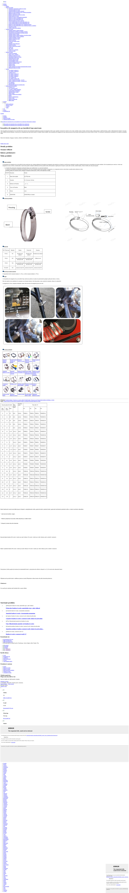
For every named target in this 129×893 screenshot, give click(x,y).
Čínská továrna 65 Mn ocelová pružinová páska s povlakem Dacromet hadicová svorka (21, 401)
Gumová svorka (21, 394)
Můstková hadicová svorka (14, 13)
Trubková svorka (9, 29)
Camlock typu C (12, 72)
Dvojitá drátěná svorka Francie (15, 61)
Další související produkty (11, 86)
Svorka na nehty (12, 51)
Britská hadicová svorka (14, 16)
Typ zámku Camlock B (13, 71)
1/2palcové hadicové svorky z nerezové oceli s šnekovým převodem (24, 618)
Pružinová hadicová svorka (14, 55)
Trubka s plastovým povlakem (15, 94)
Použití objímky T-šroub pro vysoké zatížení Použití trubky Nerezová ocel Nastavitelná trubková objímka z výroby (30, 400)
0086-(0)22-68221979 (8, 641)
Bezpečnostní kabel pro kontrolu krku (17, 84)
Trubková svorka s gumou (28, 384)
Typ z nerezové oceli (13, 88)
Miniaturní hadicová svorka (14, 67)
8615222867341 (6, 718)
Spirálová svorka (12, 45)
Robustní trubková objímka (5, 361)
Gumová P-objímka (13, 53)
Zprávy (4, 110)
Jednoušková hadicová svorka (15, 57)
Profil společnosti (9, 104)
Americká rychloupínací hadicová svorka (17, 8)
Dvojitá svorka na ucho (13, 59)
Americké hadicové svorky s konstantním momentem (20, 613)
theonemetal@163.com (8, 639)
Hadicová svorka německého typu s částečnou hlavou (20, 24)
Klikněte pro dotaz (4, 681)
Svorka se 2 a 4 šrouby (13, 49)
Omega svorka (12, 64)
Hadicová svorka (9, 7)
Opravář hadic (12, 83)
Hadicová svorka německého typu (16, 19)
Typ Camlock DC (12, 77)
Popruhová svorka (12, 26)
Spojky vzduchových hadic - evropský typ (18, 81)
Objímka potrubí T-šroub (14, 34)
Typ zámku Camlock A (13, 70)
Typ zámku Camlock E (13, 75)
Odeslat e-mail (4, 686)
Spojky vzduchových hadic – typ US (16, 79)
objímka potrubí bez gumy (14, 38)
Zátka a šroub (11, 93)
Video (7, 107)
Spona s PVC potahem (13, 54)
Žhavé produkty (4, 684)
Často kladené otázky (7, 661)
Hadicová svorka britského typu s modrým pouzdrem (20, 12)
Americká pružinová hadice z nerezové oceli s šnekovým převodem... (24, 629)
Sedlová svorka (12, 65)
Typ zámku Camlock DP (14, 78)
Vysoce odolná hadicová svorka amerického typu (19, 22)
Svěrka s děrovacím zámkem (15, 28)
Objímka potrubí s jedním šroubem (16, 30)
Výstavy (7, 106)
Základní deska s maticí (14, 92)
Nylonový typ (12, 87)
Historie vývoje (9, 105)
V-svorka (10, 42)
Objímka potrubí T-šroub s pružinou (16, 36)
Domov (4, 3)
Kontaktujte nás (6, 111)
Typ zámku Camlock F (13, 76)
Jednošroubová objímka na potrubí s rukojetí (18, 31)
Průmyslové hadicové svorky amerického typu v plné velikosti (23, 608)
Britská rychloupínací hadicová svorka (17, 14)
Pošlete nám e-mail (5, 143)
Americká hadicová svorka (14, 10)
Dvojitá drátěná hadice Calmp (28, 395)
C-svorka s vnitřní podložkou (15, 89)
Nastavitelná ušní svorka (14, 58)
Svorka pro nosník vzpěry (14, 41)
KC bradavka (11, 82)
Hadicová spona (9, 52)
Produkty (5, 5)
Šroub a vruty (11, 98)
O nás (4, 655)
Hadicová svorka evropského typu (16, 18)
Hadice (7, 6)
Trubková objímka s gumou (14, 37)
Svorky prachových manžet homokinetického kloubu (20, 66)
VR (4, 108)
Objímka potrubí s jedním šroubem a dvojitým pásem (20, 35)
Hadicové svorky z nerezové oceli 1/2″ (16, 634)
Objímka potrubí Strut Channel (21, 384)
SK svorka (11, 48)
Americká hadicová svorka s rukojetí (16, 11)
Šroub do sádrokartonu (13, 96)
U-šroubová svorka (5, 384)
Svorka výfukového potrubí (14, 46)
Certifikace (5, 657)
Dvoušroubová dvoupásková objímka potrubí (18, 32)
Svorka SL (11, 47)
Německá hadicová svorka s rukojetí (16, 20)
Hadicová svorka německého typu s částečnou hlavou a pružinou (22, 25)
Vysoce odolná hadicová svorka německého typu (19, 23)
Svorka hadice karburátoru (14, 90)
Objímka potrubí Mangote (14, 43)
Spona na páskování (13, 99)
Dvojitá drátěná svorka (13, 60)
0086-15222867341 (7, 640)
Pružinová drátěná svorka (14, 63)
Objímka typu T (13, 384)
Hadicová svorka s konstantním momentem (18, 17)
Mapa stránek (11, 684)
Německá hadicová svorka (21, 360)
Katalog (5, 101)
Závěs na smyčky (12, 40)
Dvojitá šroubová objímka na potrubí (13, 361)
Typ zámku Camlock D (14, 73)
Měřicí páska (11, 100)
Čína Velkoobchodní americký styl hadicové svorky (20, 623)
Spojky (7, 69)
